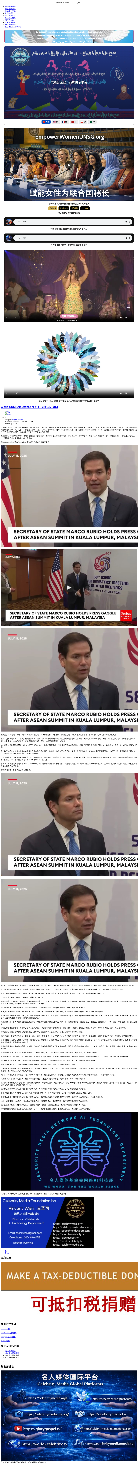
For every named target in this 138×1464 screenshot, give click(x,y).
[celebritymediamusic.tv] (103, 1448)
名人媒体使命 (10, 1351)
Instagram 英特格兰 (8, 1337)
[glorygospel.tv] (35, 1432)
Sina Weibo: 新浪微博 (8, 1333)
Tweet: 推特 (5, 1341)
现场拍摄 (53, 208)
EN (57, 122)
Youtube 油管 (5, 1329)
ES (75, 122)
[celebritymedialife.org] (35, 1415)
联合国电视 (63, 208)
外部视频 (75, 208)
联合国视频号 (10, 6)
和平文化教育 (10, 18)
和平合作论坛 (10, 20)
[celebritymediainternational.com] (103, 1432)
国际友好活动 (10, 15)
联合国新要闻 (10, 9)
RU (85, 122)
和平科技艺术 (10, 13)
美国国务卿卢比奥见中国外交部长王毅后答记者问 (29, 407)
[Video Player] (69, 587)
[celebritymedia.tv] (103, 1415)
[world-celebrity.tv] (35, 1448)
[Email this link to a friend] (8, 414)
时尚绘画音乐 (10, 25)
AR (94, 122)
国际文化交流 (10, 11)
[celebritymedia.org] (35, 1399)
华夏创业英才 (10, 22)
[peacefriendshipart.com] (103, 1399)
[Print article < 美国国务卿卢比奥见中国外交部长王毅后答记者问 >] (7, 412)
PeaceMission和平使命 (13, 27)
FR (66, 122)
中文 (47, 122)
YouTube (85, 208)
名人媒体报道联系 (12, 1353)
